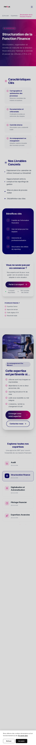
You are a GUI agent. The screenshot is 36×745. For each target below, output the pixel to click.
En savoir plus (23, 735)
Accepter (21, 741)
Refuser (9, 741)
